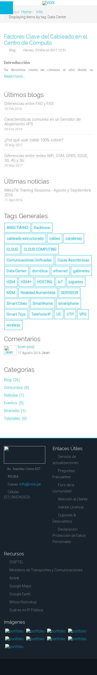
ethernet (60, 271)
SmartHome (43, 303)
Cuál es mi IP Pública (26, 610)
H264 (11, 282)
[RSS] (26, 507)
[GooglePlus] (35, 507)
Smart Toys (16, 314)
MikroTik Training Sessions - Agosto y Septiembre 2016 (47, 192)
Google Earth (20, 594)
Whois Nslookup (23, 602)
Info (39, 12)
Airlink (14, 578)
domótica (40, 271)
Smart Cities (17, 303)
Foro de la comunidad (63, 488)
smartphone (68, 303)
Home (26, 12)
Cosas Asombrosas (73, 260)
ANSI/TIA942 (17, 228)
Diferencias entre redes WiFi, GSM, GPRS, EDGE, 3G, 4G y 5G (46, 158)
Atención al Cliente (72, 499)
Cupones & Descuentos (64, 518)
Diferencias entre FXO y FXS (29, 103)
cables (54, 238)
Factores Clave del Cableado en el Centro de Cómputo (45, 40)
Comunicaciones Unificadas (29, 260)
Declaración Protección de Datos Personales (69, 535)
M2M (11, 293)
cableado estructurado (25, 238)
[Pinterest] (16, 507)
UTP (70, 314)
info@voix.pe (30, 484)
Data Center (16, 271)
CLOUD (12, 249)
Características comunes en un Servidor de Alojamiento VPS (42, 121)
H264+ (26, 282)
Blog (12, 50)
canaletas (74, 238)
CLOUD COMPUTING (40, 249)
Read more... (14, 76)
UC (58, 314)
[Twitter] (16, 514)
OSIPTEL (16, 562)
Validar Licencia (71, 507)
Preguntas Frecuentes (64, 474)
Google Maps (20, 586)
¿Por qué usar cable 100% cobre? (33, 140)
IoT (60, 282)
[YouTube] (7, 507)
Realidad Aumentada (38, 293)
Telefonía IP (41, 314)
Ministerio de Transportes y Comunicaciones (46, 570)
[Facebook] (7, 514)
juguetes (76, 282)
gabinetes (81, 271)
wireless (13, 325)
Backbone (42, 228)
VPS (82, 314)
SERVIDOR (69, 293)
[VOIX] (48, 3)
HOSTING (44, 282)
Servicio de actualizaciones (65, 460)
